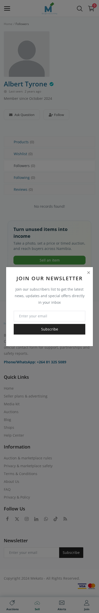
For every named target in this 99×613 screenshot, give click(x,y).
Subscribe (49, 329)
